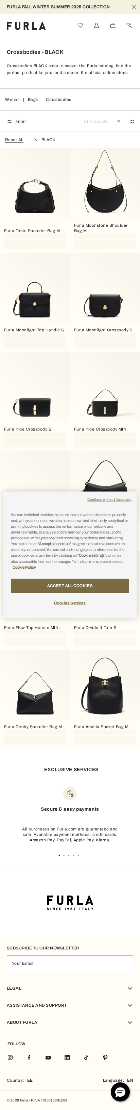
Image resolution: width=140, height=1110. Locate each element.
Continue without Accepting (109, 499)
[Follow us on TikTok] (86, 1058)
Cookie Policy (24, 567)
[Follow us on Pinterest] (105, 1058)
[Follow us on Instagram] (10, 1058)
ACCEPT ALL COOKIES (70, 585)
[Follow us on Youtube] (48, 1058)
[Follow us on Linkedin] (67, 1058)
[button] (120, 1091)
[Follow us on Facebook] (29, 1058)
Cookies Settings (70, 603)
